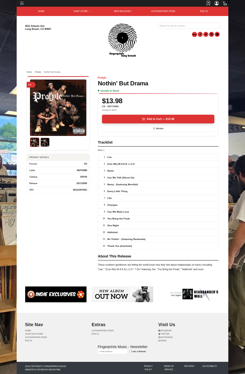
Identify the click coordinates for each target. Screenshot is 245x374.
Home (29, 72)
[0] (225, 4)
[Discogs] (194, 34)
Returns (189, 366)
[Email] (217, 34)
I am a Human (139, 351)
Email (163, 340)
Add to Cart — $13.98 (160, 119)
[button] (82, 11)
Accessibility (209, 366)
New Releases (122, 11)
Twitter (165, 334)
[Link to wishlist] (208, 4)
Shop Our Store (34, 334)
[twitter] (206, 34)
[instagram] (211, 34)
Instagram (166, 337)
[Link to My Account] (216, 4)
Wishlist (160, 128)
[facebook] (200, 34)
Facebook (166, 330)
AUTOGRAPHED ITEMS (163, 11)
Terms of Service (169, 368)
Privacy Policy (148, 368)
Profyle (38, 72)
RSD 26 (204, 11)
